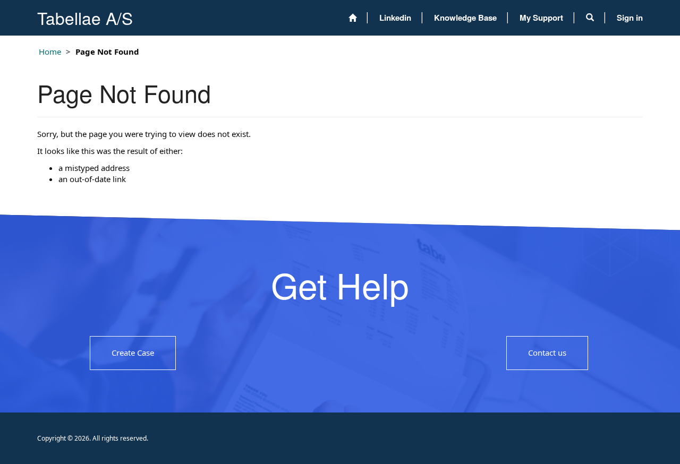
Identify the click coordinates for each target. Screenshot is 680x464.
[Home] (352, 17)
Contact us (547, 352)
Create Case (133, 352)
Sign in (630, 17)
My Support (541, 17)
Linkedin (395, 17)
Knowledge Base (465, 17)
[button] (590, 17)
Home (50, 51)
